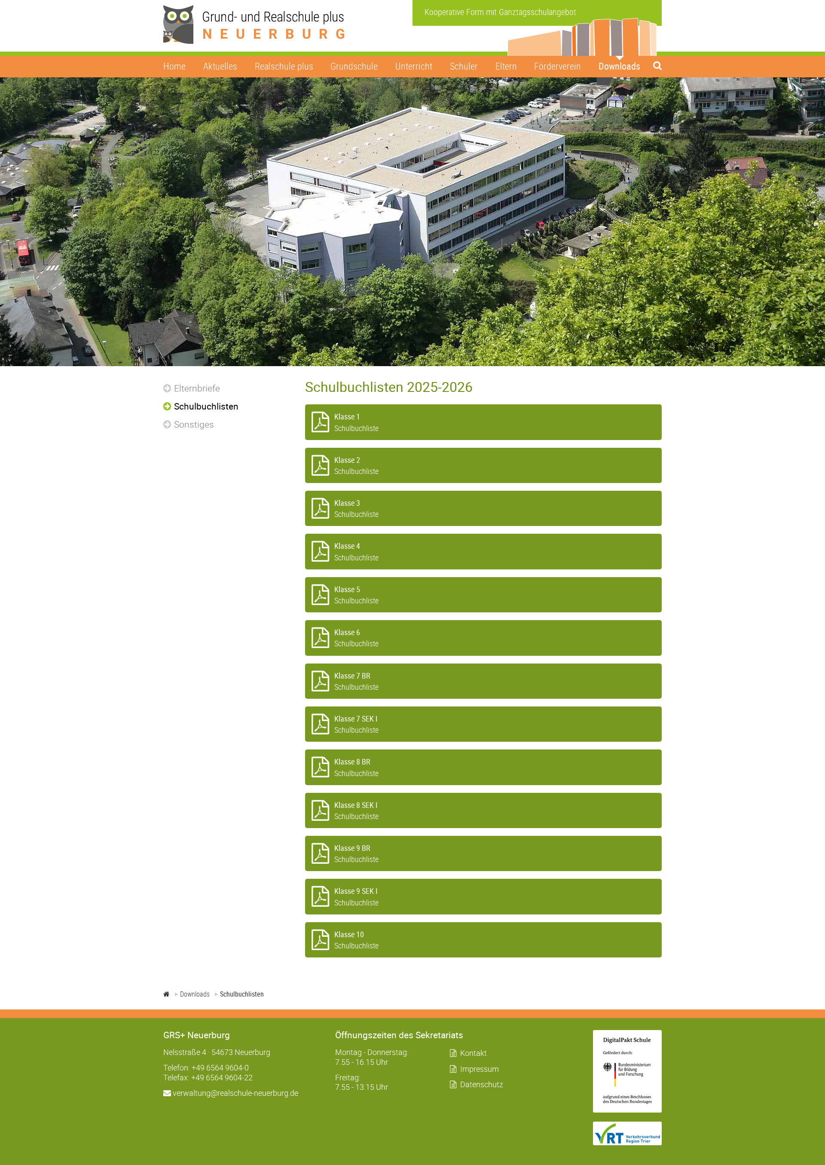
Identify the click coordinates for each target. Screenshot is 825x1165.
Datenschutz (481, 1084)
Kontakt (473, 1053)
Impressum (479, 1069)
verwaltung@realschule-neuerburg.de (234, 1093)
